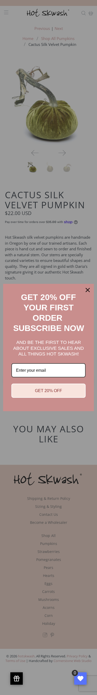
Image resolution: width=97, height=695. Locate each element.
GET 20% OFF (48, 390)
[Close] (87, 290)
